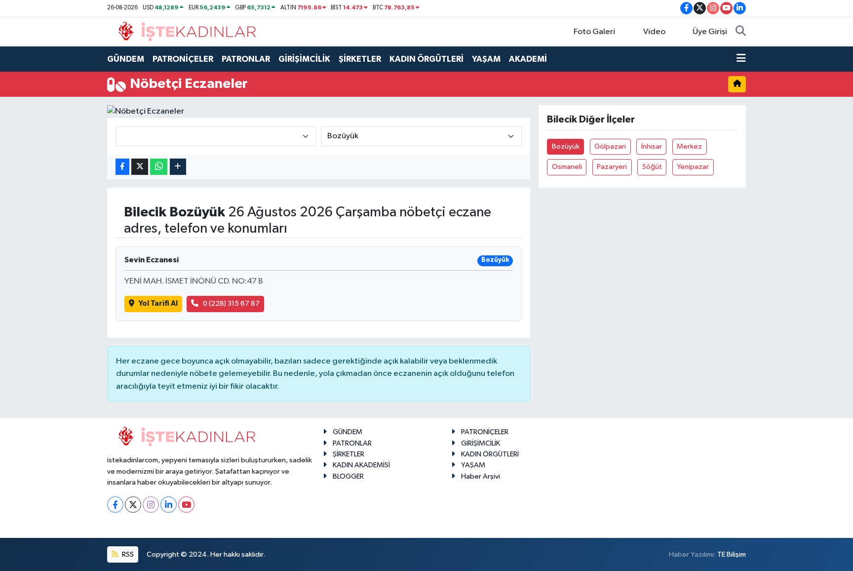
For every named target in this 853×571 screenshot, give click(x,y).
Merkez (689, 146)
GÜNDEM (125, 59)
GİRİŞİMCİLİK (304, 59)
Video (654, 32)
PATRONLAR (246, 59)
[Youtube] (186, 504)
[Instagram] (151, 504)
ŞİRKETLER (360, 59)
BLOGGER (348, 476)
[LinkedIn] (168, 504)
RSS (127, 554)
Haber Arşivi (480, 476)
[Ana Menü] (741, 59)
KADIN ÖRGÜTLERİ (426, 59)
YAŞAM (486, 59)
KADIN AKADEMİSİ (361, 465)
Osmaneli (567, 166)
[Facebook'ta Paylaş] (122, 167)
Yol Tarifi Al (158, 303)
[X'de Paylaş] (139, 167)
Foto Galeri (594, 32)
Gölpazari (610, 146)
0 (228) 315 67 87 (231, 303)
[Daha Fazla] (178, 167)
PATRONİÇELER (183, 59)
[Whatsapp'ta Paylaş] (158, 167)
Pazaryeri (612, 166)
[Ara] (741, 32)
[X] (133, 504)
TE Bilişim (731, 554)
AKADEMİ (528, 59)
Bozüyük (566, 146)
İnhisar (651, 146)
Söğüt (652, 166)
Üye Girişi (710, 32)
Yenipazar (693, 166)
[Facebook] (115, 504)
